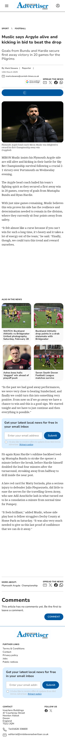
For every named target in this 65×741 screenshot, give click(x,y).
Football (20, 28)
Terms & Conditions (13, 648)
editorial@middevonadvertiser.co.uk (28, 734)
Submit (52, 435)
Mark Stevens (11, 68)
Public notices (10, 661)
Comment (54, 616)
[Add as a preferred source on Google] (33, 81)
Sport (5, 28)
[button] (7, 6)
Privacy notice (26, 444)
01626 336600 (20, 729)
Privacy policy (10, 655)
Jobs (5, 658)
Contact (7, 651)
